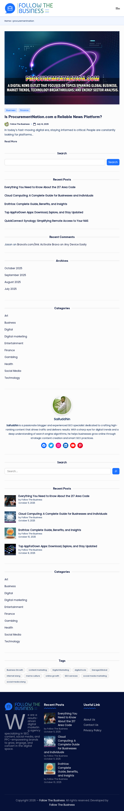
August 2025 (13, 282)
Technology (12, 378)
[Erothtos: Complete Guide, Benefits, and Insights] (10, 533)
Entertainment (14, 343)
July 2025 (11, 289)
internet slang (13, 675)
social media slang (16, 681)
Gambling (11, 357)
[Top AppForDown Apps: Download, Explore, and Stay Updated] (10, 549)
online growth (52, 675)
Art (6, 316)
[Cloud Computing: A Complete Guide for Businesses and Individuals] (10, 517)
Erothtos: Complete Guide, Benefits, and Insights (36, 204)
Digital (9, 329)
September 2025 (15, 275)
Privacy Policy (92, 730)
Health (9, 364)
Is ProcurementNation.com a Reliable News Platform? (53, 116)
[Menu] (117, 8)
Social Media (13, 371)
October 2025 (13, 268)
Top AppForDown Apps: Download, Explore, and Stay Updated (44, 212)
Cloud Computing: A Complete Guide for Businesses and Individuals (49, 195)
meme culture (33, 675)
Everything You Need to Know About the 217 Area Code (40, 187)
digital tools (80, 670)
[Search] (115, 471)
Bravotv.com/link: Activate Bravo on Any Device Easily (52, 244)
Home (8, 20)
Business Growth (15, 670)
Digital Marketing (61, 670)
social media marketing (95, 675)
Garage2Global (99, 670)
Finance (24, 110)
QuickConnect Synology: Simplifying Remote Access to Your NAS (46, 221)
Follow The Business (52, 800)
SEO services (71, 675)
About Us (89, 719)
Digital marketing (16, 336)
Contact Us (91, 725)
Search (62, 153)
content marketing (38, 670)
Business (11, 110)
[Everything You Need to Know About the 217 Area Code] (10, 501)
